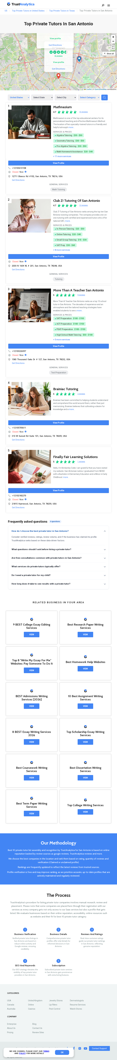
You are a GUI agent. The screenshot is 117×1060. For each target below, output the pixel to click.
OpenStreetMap (100, 89)
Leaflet (88, 89)
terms (46, 1051)
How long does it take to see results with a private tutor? (41, 584)
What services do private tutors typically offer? (36, 566)
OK (62, 1052)
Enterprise (11, 1024)
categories (13, 993)
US (6, 10)
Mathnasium (62, 107)
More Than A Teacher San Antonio (78, 290)
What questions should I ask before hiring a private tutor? (41, 549)
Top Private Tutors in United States (28, 10)
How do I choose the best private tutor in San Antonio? (40, 531)
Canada (10, 1005)
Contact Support (99, 1048)
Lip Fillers (53, 1005)
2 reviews (81, 394)
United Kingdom (35, 1000)
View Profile (58, 163)
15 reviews (58, 56)
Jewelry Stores (56, 1000)
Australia (11, 1009)
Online (31, 1005)
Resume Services (78, 1005)
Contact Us (37, 1028)
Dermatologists (77, 1000)
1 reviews (81, 462)
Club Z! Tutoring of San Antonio (76, 201)
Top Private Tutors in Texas (62, 10)
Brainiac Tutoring (65, 389)
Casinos (31, 1009)
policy (22, 1053)
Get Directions (58, 68)
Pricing (10, 1032)
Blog (34, 1024)
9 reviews (81, 295)
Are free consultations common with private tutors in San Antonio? (46, 558)
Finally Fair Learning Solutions (75, 457)
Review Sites (38, 1032)
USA (9, 1000)
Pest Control (54, 1009)
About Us (11, 1028)
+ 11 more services (62, 156)
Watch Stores (76, 1009)
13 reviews (83, 205)
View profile (58, 62)
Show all (110, 53)
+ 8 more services (61, 250)
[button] (58, 76)
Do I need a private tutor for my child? (31, 575)
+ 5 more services (61, 339)
